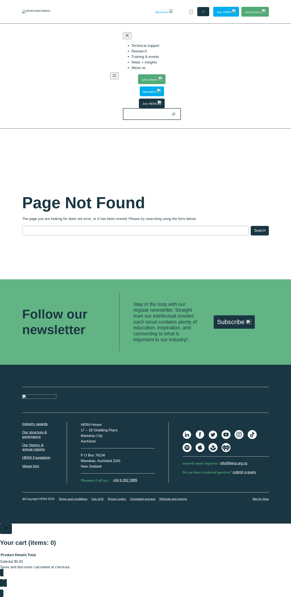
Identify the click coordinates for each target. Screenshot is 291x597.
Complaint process (142, 499)
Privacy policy (117, 499)
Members (162, 12)
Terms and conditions (73, 499)
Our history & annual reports (33, 447)
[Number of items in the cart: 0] (191, 12)
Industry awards (35, 424)
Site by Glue (260, 499)
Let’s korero (253, 12)
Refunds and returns (173, 499)
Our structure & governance (34, 434)
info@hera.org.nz (234, 463)
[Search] (174, 114)
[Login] (184, 11)
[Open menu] (114, 75)
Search (259, 230)
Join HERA (224, 12)
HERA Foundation (36, 458)
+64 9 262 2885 (125, 480)
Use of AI (97, 499)
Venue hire (30, 466)
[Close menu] (127, 35)
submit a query (244, 472)
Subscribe (231, 322)
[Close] (6, 529)
